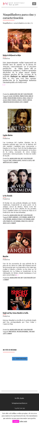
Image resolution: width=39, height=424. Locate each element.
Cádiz (10, 161)
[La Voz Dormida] (19, 181)
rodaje (24, 98)
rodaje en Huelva (11, 100)
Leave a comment (23, 102)
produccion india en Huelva (14, 98)
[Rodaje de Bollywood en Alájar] (19, 40)
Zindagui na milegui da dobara (11, 102)
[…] (4, 85)
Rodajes (19, 100)
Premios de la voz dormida (13, 221)
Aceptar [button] (16, 421)
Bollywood (16, 96)
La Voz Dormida (7, 195)
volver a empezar (27, 100)
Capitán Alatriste (7, 135)
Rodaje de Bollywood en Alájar (12, 55)
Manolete (5, 256)
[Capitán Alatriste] (19, 120)
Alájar (10, 96)
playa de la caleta (27, 161)
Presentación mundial (22, 332)
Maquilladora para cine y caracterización (21, 94)
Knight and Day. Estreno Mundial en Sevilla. (15, 313)
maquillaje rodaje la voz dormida (21, 219)
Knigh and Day (12, 332)
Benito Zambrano (13, 217)
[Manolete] (19, 241)
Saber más (23, 421)
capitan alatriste (16, 161)
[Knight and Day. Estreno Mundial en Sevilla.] (19, 298)
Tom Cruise (32, 332)
